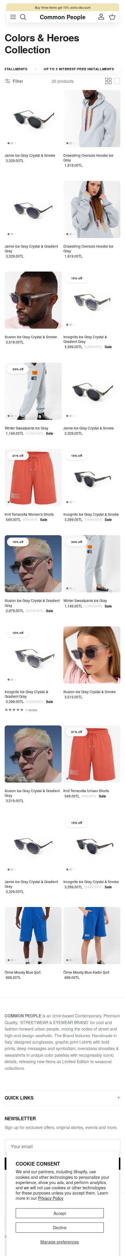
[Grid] (108, 80)
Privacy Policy (50, 1198)
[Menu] (13, 16)
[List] (116, 80)
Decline (60, 1227)
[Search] (25, 16)
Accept (59, 1213)
